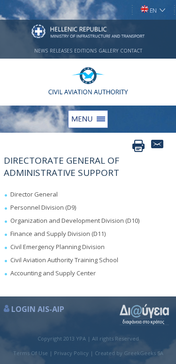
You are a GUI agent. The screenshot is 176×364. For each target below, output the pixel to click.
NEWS (41, 50)
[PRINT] (138, 146)
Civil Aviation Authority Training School (64, 260)
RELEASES (61, 50)
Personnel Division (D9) (43, 207)
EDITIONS (85, 50)
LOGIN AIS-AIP (37, 309)
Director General (34, 194)
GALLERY (108, 50)
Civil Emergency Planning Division (57, 247)
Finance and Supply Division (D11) (58, 233)
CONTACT (131, 50)
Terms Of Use (30, 352)
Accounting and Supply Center (53, 273)
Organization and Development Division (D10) (74, 220)
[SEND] (157, 146)
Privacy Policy (71, 352)
